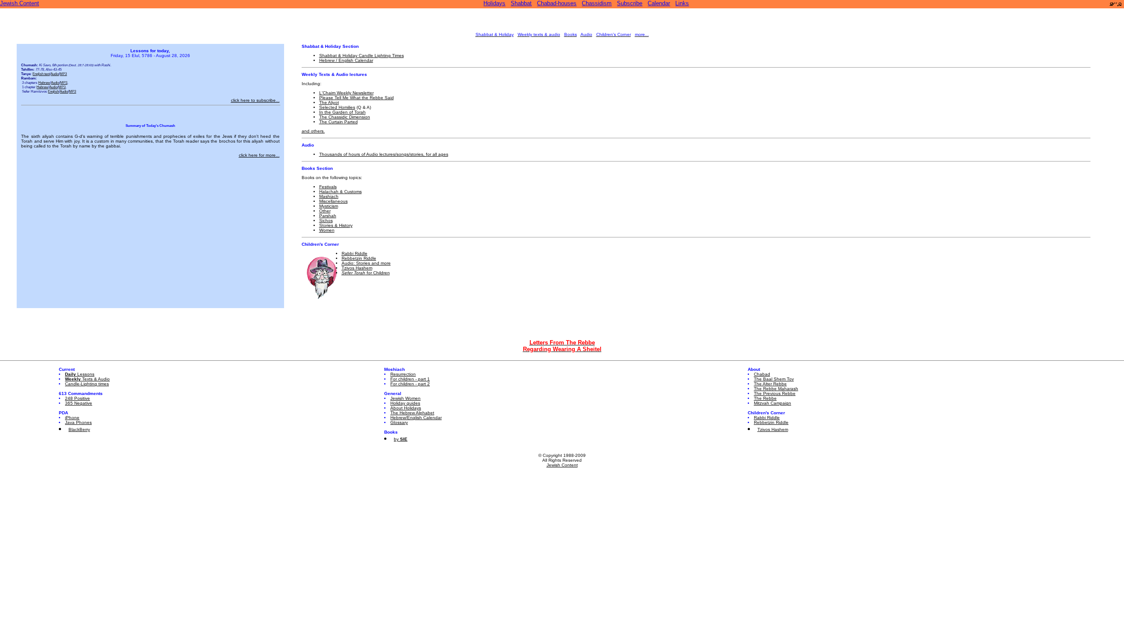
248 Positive (77, 398)
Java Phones (78, 422)
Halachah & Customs (340, 191)
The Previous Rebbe (775, 393)
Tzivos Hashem (357, 268)
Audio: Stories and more (366, 263)
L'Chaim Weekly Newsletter (346, 92)
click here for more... (259, 155)
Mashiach (329, 196)
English (53, 91)
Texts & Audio (87, 379)
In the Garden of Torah (342, 112)
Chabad (762, 374)
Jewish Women (405, 398)
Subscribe (629, 3)
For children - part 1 (410, 379)
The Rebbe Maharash (776, 388)
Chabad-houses (556, 3)
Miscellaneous (333, 201)
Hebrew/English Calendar (416, 417)
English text (41, 74)
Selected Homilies (337, 107)
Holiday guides (405, 403)
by (400, 439)
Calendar (659, 3)
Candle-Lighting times (87, 383)
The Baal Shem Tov (774, 379)
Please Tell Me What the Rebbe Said (356, 97)
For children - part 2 (410, 383)
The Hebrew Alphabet (412, 412)
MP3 (63, 74)
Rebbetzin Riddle (359, 258)
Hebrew (44, 82)
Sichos (326, 220)
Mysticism (328, 206)
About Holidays (405, 408)
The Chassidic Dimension (344, 117)
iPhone (72, 417)
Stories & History (336, 225)
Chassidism (597, 3)
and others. (313, 131)
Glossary (399, 422)
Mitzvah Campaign (772, 403)
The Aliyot (329, 102)
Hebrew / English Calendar (346, 60)
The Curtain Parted (338, 121)
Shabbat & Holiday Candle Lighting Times (361, 55)
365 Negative (78, 403)
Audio (54, 74)
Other (325, 210)
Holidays (494, 3)
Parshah (327, 215)
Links (682, 3)
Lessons (79, 374)
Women (327, 230)
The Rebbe (765, 398)
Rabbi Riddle (354, 253)
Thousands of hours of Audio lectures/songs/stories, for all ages (383, 154)
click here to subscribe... (255, 100)
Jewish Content (19, 3)
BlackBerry (79, 429)
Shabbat (521, 3)
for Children (366, 272)
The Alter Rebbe (770, 383)
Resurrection (403, 374)
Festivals (328, 186)
